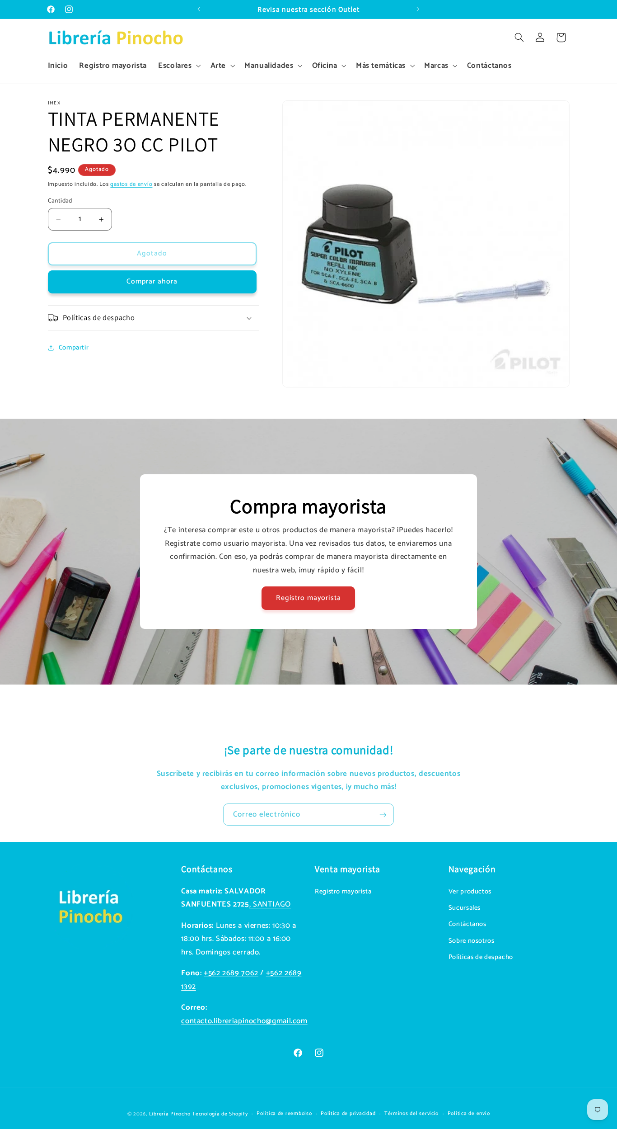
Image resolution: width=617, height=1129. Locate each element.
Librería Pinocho (170, 1113)
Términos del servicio (411, 1113)
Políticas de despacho (481, 957)
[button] (178, 65)
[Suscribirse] (383, 814)
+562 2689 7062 (231, 973)
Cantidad (60, 200)
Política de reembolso (284, 1113)
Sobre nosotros (472, 940)
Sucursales (465, 907)
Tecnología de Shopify (220, 1113)
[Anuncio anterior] (199, 9)
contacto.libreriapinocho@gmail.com (244, 1021)
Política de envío (469, 1113)
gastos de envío (131, 184)
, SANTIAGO (270, 904)
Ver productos (470, 891)
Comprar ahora (152, 282)
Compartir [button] (74, 347)
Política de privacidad (348, 1113)
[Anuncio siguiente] (418, 9)
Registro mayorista (308, 598)
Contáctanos (467, 924)
